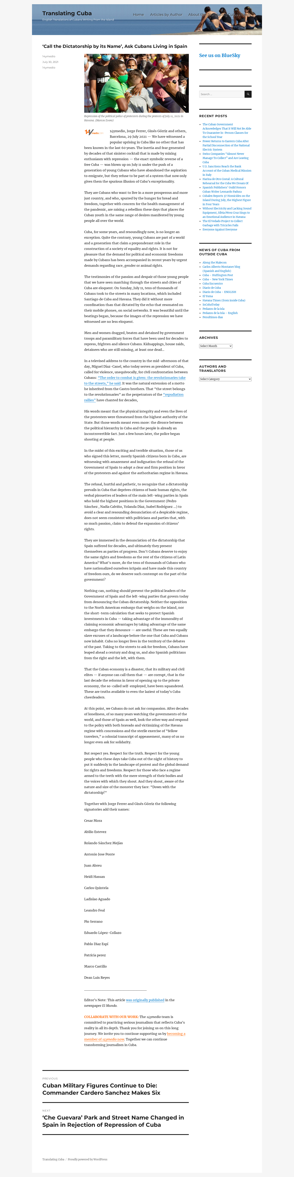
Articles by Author (166, 14)
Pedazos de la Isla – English (220, 313)
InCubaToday (211, 304)
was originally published (145, 1000)
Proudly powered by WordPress (87, 1159)
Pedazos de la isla (213, 309)
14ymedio (48, 56)
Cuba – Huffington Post (218, 275)
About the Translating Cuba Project (219, 14)
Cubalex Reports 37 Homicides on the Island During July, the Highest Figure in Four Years (227, 200)
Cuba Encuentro (213, 283)
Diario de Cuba (212, 288)
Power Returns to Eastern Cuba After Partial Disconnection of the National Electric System (226, 145)
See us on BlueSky (219, 55)
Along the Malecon (215, 262)
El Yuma (208, 296)
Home (138, 14)
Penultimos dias (213, 317)
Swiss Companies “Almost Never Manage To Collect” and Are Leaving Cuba (226, 158)
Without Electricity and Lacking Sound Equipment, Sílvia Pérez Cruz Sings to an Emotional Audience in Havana (227, 213)
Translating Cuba (67, 13)
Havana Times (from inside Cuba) (224, 300)
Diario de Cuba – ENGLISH (219, 292)
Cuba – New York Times (218, 279)
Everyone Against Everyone (220, 229)
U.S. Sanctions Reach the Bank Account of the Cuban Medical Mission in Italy (227, 171)
